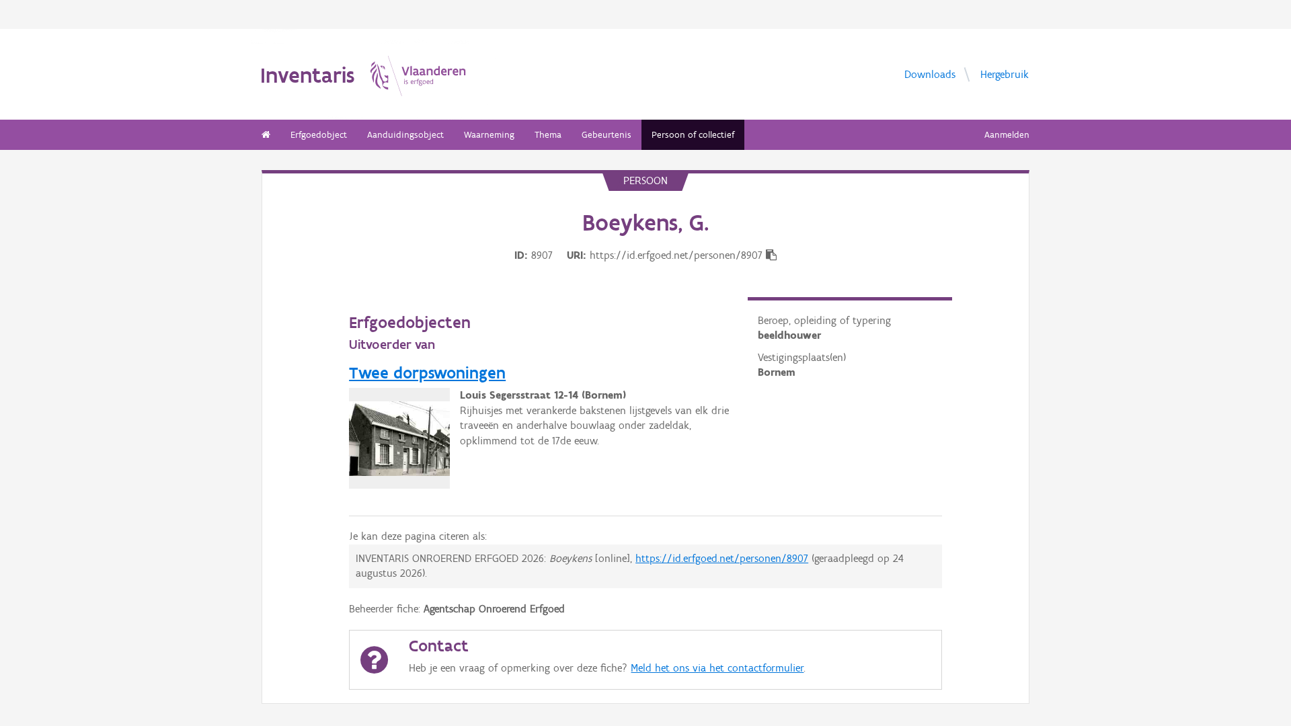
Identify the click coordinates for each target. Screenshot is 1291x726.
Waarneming (489, 134)
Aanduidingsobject (405, 134)
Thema (548, 134)
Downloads (929, 73)
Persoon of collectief (693, 134)
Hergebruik (1004, 73)
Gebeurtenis (606, 134)
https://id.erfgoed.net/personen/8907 (721, 558)
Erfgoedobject (318, 134)
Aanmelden (1006, 134)
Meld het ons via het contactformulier (717, 667)
